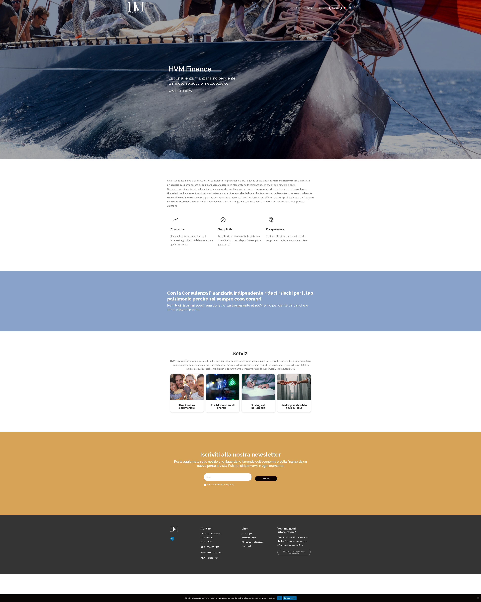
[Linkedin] (172, 539)
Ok (279, 598)
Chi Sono (297, 8)
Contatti (335, 8)
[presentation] (302, 8)
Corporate (323, 8)
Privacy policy (289, 598)
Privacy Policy (229, 484)
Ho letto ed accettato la (220, 484)
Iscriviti (266, 479)
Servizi (309, 8)
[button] (209, 558)
